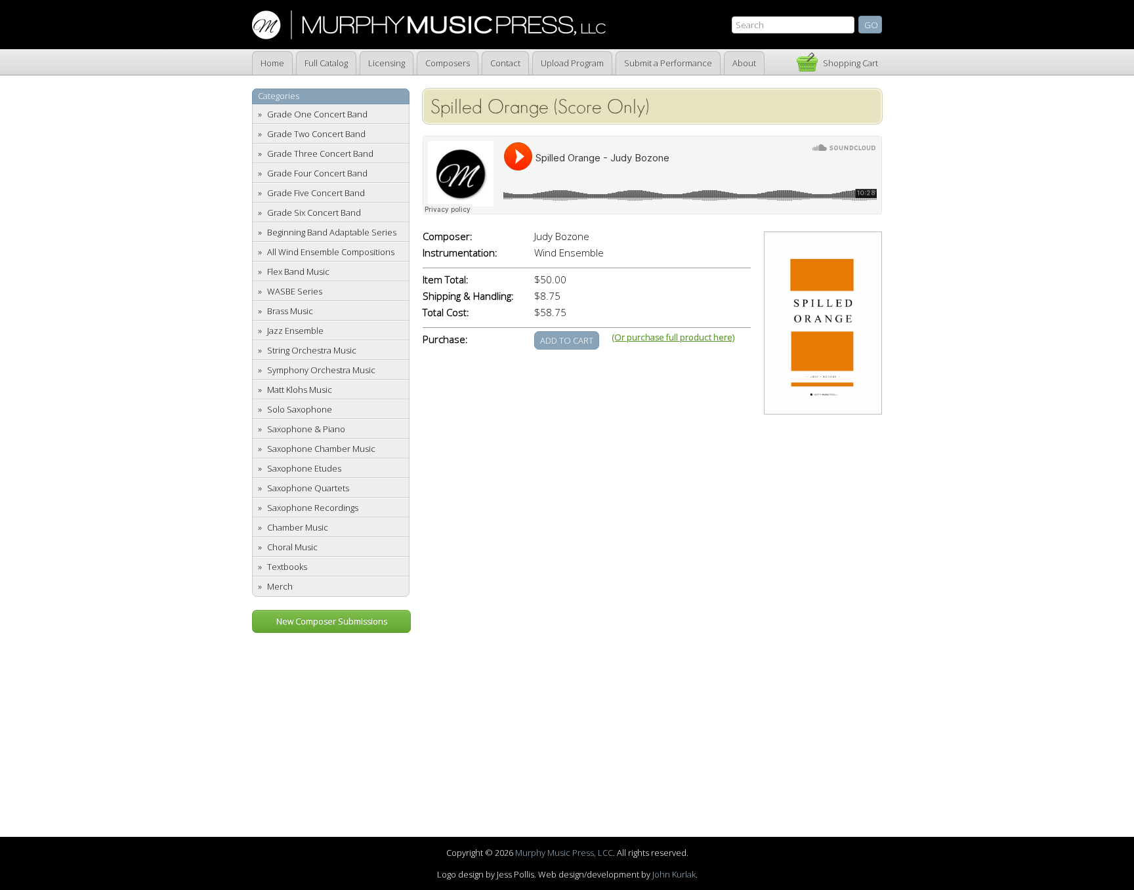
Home (272, 63)
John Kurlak (674, 874)
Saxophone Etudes (304, 468)
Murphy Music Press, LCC (564, 853)
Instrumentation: (460, 253)
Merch (280, 586)
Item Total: (446, 280)
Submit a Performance (668, 63)
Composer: (447, 236)
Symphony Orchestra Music (321, 370)
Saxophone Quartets (308, 488)
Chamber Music (297, 527)
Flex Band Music (298, 271)
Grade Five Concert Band (316, 193)
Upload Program (572, 63)
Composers (447, 63)
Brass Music (290, 311)
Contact (505, 63)
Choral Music (292, 547)
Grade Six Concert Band (314, 212)
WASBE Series (294, 291)
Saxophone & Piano (306, 429)
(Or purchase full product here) (673, 337)
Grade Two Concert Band (316, 134)
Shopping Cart (850, 63)
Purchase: (445, 339)
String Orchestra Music (311, 350)
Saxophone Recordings (312, 508)
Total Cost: (446, 312)
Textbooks (287, 567)
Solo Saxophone (299, 409)
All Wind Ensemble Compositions (330, 252)
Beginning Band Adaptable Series (331, 232)
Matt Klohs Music (299, 389)
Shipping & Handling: (468, 296)
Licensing (386, 63)
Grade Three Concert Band (320, 153)
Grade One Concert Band (317, 114)
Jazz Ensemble (295, 330)
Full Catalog (326, 63)
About (744, 63)
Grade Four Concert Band (317, 173)
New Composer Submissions (331, 621)
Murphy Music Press (429, 24)
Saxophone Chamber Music (321, 449)
